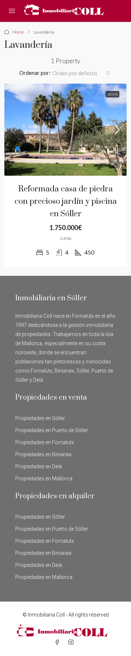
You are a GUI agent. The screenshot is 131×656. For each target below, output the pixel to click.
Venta (112, 94)
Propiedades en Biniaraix (43, 454)
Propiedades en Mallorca (43, 478)
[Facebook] (59, 642)
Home (18, 32)
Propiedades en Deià (38, 466)
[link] (65, 130)
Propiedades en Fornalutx (44, 442)
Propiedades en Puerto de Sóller (51, 430)
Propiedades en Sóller (40, 418)
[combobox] (81, 73)
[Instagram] (72, 642)
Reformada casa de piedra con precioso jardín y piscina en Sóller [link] (66, 201)
